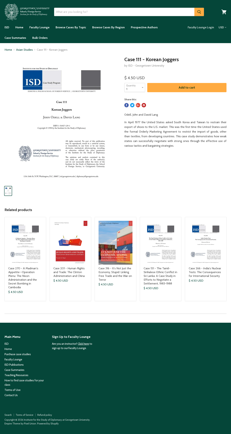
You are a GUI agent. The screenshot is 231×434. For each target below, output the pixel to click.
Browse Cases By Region (108, 27)
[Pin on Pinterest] (144, 105)
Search (8, 414)
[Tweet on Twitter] (132, 105)
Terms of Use (13, 390)
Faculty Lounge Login (201, 27)
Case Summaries (15, 38)
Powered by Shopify (48, 423)
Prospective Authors (144, 27)
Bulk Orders (40, 38)
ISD (7, 27)
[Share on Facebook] (126, 105)
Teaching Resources (16, 375)
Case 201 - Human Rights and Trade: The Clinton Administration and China (69, 272)
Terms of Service (24, 414)
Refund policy (44, 414)
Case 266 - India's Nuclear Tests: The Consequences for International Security (205, 272)
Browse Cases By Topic (71, 27)
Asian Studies (24, 49)
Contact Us (11, 395)
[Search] (199, 12)
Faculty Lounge (39, 27)
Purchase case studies (18, 354)
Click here (83, 343)
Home (19, 27)
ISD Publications (14, 364)
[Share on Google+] (138, 105)
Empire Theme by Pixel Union (20, 423)
